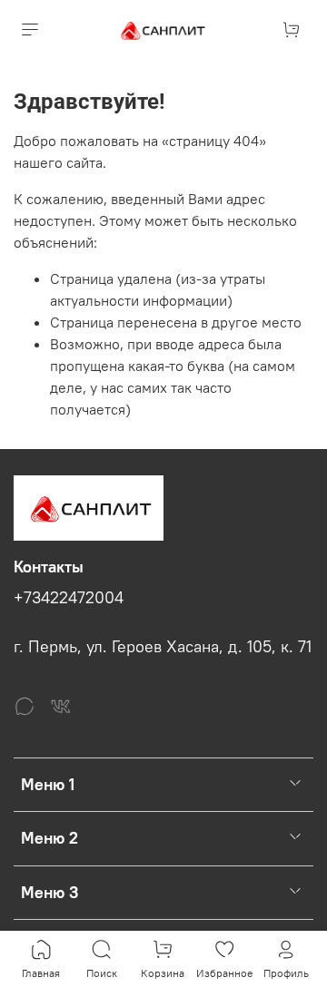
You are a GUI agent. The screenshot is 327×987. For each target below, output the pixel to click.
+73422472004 (69, 598)
